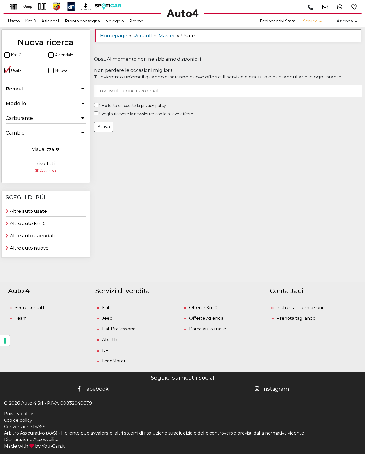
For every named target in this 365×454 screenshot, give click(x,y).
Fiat (106, 307)
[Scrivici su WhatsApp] (337, 7)
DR (105, 350)
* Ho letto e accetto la (132, 105)
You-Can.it (53, 446)
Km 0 (16, 55)
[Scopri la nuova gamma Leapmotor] (87, 6)
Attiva (104, 126)
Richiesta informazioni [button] (300, 307)
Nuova (61, 70)
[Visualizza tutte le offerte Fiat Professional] (44, 6)
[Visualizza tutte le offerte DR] (73, 6)
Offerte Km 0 (203, 307)
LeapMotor (114, 361)
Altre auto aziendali (32, 235)
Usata (16, 70)
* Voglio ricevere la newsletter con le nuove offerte (145, 114)
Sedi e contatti (30, 307)
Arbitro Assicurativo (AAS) (30, 433)
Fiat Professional (119, 328)
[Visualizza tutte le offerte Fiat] (15, 6)
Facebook (96, 389)
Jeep (107, 318)
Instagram (275, 389)
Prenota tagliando (296, 318)
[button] (323, 7)
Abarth (109, 339)
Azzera (47, 171)
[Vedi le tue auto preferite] (352, 7)
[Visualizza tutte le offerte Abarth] (58, 6)
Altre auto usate (28, 211)
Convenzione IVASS (24, 426)
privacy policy (153, 105)
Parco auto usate (207, 328)
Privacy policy (18, 413)
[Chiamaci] (310, 7)
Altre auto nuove (29, 248)
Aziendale (64, 55)
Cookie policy (18, 420)
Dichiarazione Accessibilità (31, 439)
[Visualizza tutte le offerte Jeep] (29, 6)
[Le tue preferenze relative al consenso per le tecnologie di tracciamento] (5, 340)
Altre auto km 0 (28, 223)
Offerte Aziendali (207, 318)
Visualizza (43, 149)
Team (21, 318)
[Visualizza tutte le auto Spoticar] (109, 6)
